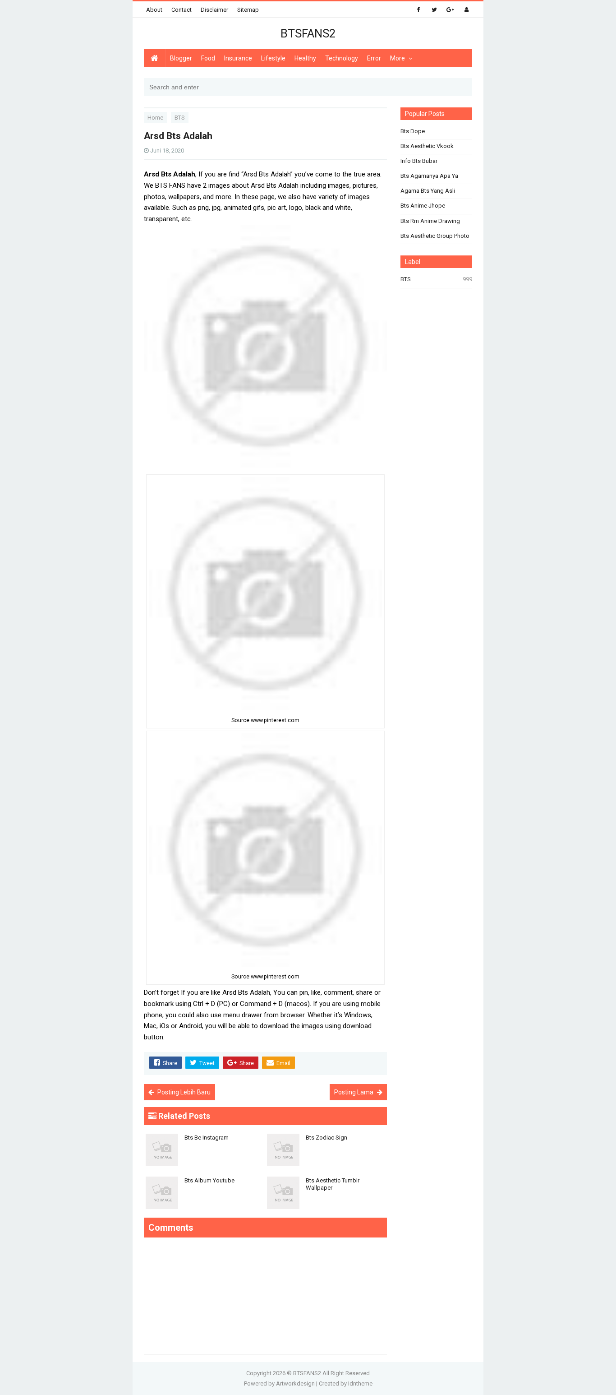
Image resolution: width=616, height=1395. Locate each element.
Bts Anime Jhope (422, 205)
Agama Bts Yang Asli (427, 190)
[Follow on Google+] (450, 10)
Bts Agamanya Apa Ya (429, 175)
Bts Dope (412, 131)
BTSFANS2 (307, 1373)
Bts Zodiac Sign (326, 1137)
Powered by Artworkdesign (279, 1383)
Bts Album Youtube (209, 1180)
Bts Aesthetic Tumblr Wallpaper (332, 1184)
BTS (405, 279)
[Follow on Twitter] (434, 10)
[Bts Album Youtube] (204, 1174)
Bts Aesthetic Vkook (427, 146)
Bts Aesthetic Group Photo (434, 235)
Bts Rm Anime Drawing (430, 221)
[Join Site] (466, 10)
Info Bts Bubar (418, 161)
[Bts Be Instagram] (204, 1131)
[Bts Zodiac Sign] (325, 1131)
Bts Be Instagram (206, 1137)
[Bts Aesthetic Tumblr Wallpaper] (325, 1174)
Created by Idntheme (345, 1383)
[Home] (154, 58)
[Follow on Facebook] (418, 10)
